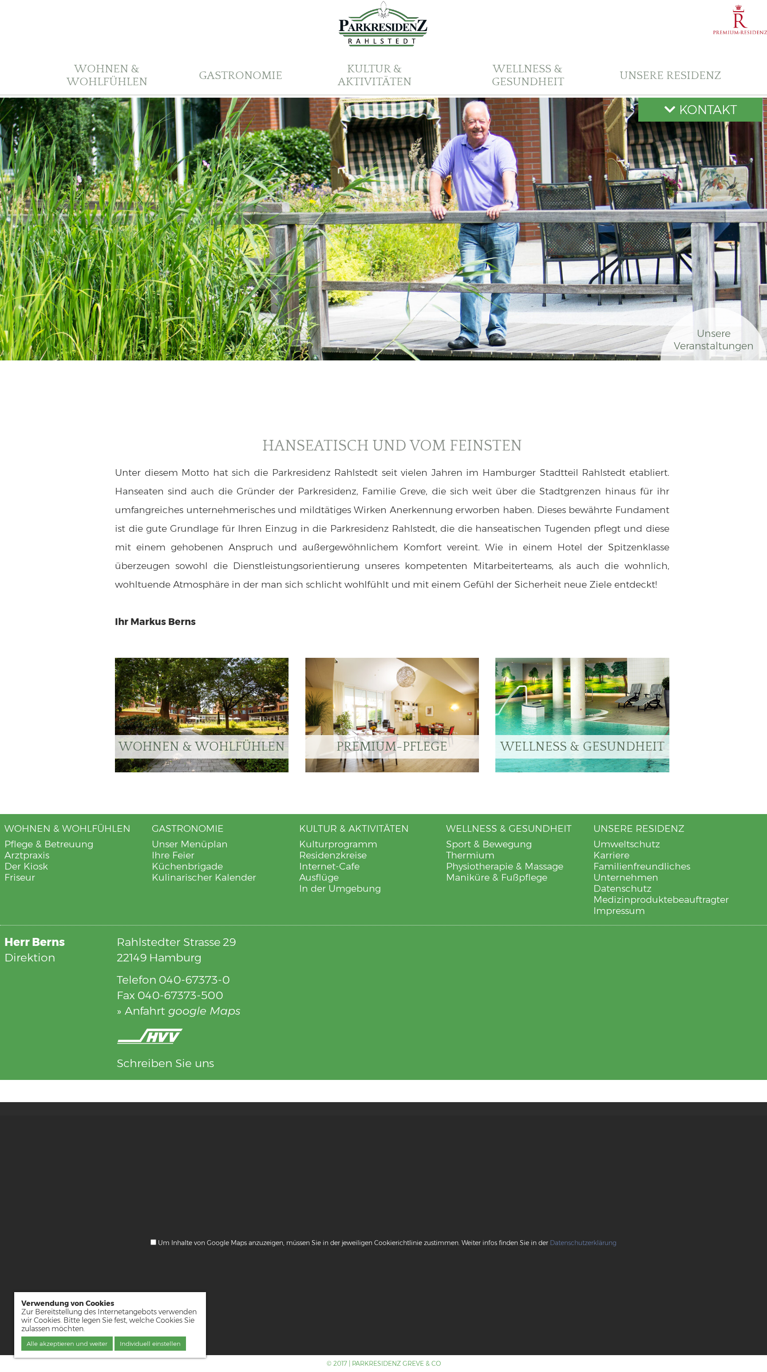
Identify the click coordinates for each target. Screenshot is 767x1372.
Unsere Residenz (670, 75)
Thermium (470, 855)
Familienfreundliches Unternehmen (641, 872)
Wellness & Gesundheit (528, 75)
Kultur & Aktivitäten (374, 75)
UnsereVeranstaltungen (714, 339)
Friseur (19, 877)
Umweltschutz (626, 844)
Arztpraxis (26, 855)
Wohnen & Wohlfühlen (107, 75)
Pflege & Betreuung (48, 844)
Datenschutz (622, 888)
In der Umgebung (340, 888)
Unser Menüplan (190, 844)
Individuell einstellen (150, 1343)
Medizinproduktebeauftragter (661, 899)
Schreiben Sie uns (165, 1063)
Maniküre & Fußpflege (496, 877)
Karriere (611, 855)
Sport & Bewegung (489, 844)
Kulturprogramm (338, 844)
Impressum (619, 910)
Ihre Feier (173, 855)
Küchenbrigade (187, 866)
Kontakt (706, 109)
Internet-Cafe (329, 866)
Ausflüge (319, 877)
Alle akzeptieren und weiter (67, 1343)
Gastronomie (240, 75)
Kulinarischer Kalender (204, 877)
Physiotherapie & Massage (504, 866)
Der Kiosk (26, 866)
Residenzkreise (333, 855)
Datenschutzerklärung (583, 1243)
